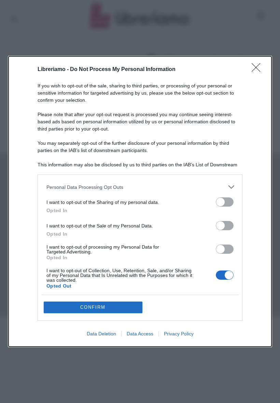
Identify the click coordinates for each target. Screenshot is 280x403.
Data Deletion (101, 333)
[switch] (225, 202)
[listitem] (140, 187)
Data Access (140, 333)
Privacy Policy (179, 333)
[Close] (258, 69)
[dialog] (140, 201)
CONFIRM (93, 307)
